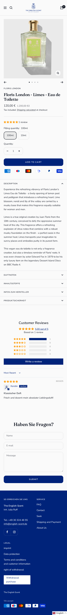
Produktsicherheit (15, 300)
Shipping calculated (26, 109)
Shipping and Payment (49, 522)
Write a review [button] (33, 361)
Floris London (12, 88)
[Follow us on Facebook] (7, 531)
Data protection (12, 554)
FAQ (39, 504)
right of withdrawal (14, 569)
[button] (11, 122)
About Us (41, 527)
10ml (23, 135)
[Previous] (5, 82)
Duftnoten (10, 275)
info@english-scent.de (15, 523)
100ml (10, 135)
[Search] (11, 7)
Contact (41, 510)
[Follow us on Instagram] (14, 531)
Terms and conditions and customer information (17, 561)
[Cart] (61, 7)
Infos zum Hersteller (16, 292)
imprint (7, 548)
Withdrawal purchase (12, 579)
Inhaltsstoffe (12, 283)
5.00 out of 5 (41, 329)
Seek (39, 516)
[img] (11, 381)
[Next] (62, 82)
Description (11, 183)
